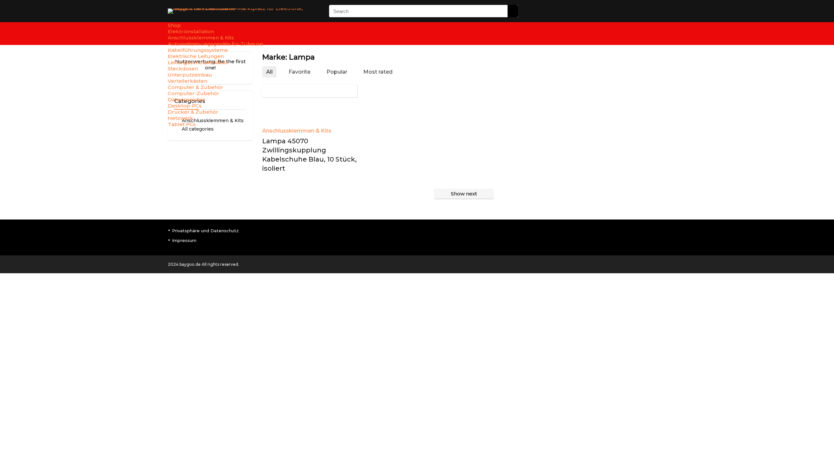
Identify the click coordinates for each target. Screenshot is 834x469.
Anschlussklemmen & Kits (296, 131)
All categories (198, 129)
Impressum (184, 240)
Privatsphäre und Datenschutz (205, 230)
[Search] (513, 11)
